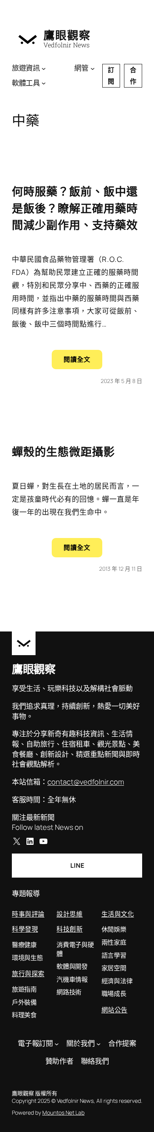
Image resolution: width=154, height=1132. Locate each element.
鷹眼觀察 (67, 35)
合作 (133, 75)
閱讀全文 (83, 362)
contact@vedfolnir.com (85, 781)
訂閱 (111, 75)
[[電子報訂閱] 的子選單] (56, 1043)
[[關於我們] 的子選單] (98, 1043)
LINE (77, 865)
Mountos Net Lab (63, 1112)
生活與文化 (117, 914)
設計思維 (69, 914)
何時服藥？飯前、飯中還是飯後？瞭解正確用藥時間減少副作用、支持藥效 (75, 208)
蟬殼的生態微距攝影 (63, 451)
